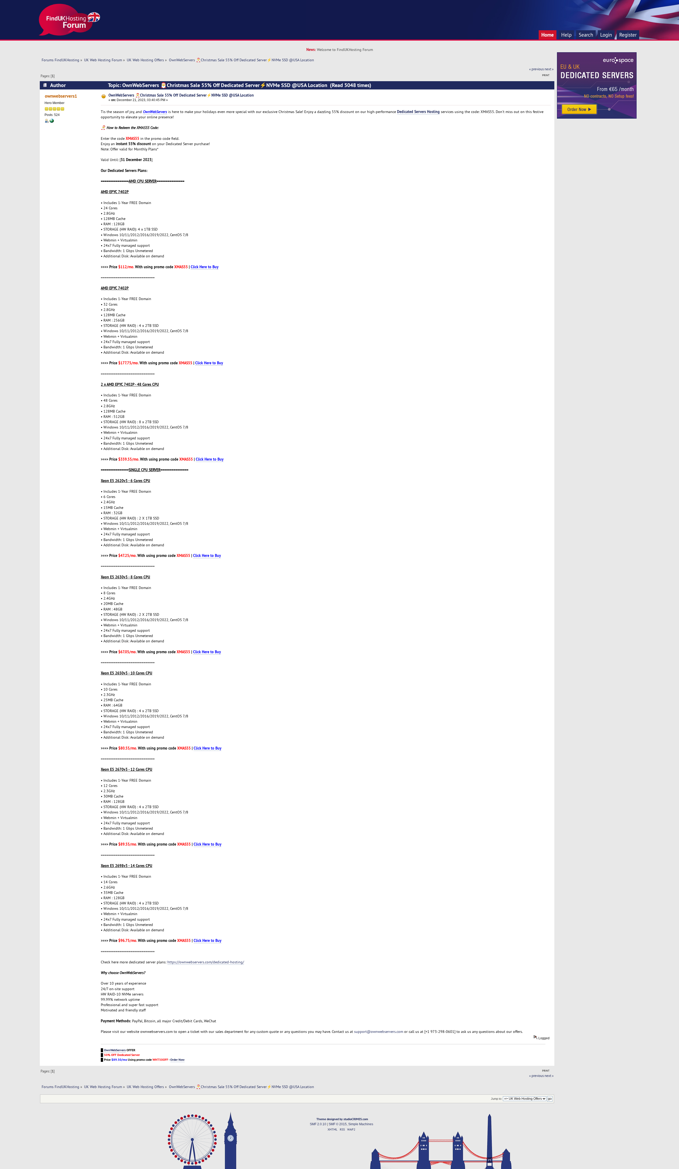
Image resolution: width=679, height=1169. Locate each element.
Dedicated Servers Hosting (418, 111)
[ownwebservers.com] (52, 122)
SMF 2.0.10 (318, 1124)
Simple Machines (360, 1124)
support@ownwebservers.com (378, 1031)
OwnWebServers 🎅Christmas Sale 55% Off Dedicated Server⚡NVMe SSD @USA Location (181, 95)
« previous (536, 69)
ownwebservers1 (61, 96)
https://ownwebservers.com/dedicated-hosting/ (205, 962)
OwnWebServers (155, 111)
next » (549, 69)
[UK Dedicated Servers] (597, 117)
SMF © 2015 (338, 1124)
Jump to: (496, 1098)
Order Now (177, 1060)
